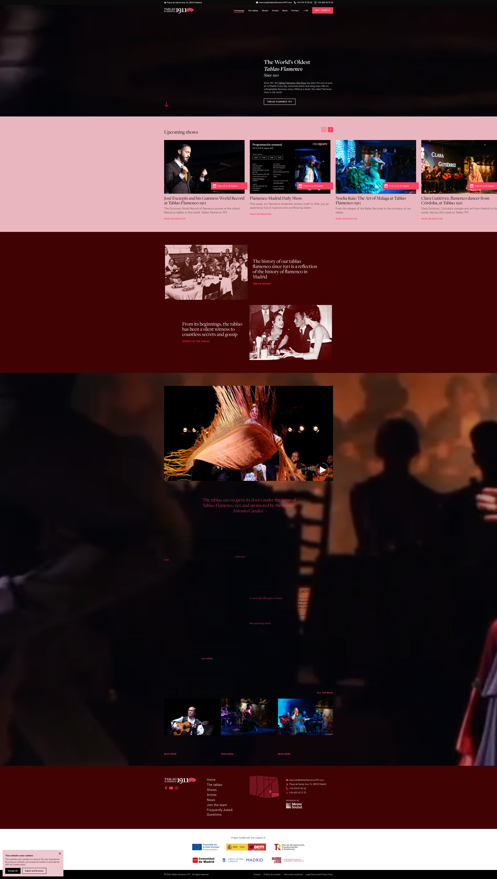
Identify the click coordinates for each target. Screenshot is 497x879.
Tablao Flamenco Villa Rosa (292, 82)
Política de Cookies (272, 874)
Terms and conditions (293, 874)
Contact (295, 10)
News (284, 10)
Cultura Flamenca (232, 738)
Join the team (217, 805)
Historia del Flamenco (177, 738)
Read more (170, 754)
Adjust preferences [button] (34, 870)
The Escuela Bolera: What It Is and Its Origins (247, 745)
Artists (275, 10)
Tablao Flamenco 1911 (279, 101)
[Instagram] (176, 788)
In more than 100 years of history (266, 598)
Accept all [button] (13, 870)
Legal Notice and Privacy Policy (319, 874)
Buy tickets (323, 10)
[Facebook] (166, 788)
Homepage (239, 10)
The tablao (253, 10)
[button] (324, 129)
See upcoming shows (260, 623)
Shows (265, 10)
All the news (325, 692)
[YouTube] (171, 788)
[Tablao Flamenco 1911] (177, 11)
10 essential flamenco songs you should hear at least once (304, 745)
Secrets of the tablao (196, 341)
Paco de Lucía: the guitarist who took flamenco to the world (189, 745)
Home (211, 780)
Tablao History (262, 283)
